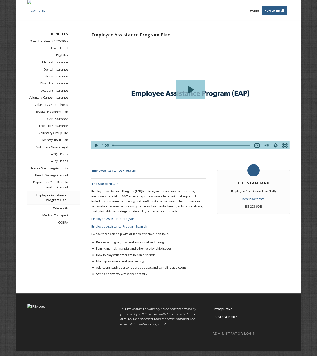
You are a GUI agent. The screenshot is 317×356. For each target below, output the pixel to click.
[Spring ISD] (36, 10)
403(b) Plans (59, 154)
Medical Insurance (55, 62)
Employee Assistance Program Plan (51, 197)
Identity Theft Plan (55, 140)
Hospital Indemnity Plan (51, 111)
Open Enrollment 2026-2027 (49, 41)
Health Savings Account (51, 175)
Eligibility (62, 55)
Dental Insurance (56, 69)
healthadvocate (253, 199)
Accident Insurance (54, 90)
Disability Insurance (54, 83)
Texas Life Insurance (53, 126)
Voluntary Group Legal (52, 147)
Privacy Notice (222, 309)
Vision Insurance (56, 76)
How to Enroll (59, 48)
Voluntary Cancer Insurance (48, 97)
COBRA (63, 222)
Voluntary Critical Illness (51, 105)
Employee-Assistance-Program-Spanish (119, 226)
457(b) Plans (59, 161)
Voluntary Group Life (53, 133)
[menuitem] (254, 10)
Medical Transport (55, 215)
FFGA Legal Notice (225, 316)
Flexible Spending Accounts (49, 168)
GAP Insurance (57, 119)
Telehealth (60, 208)
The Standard (253, 183)
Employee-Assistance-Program (113, 219)
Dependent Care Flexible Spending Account (50, 184)
